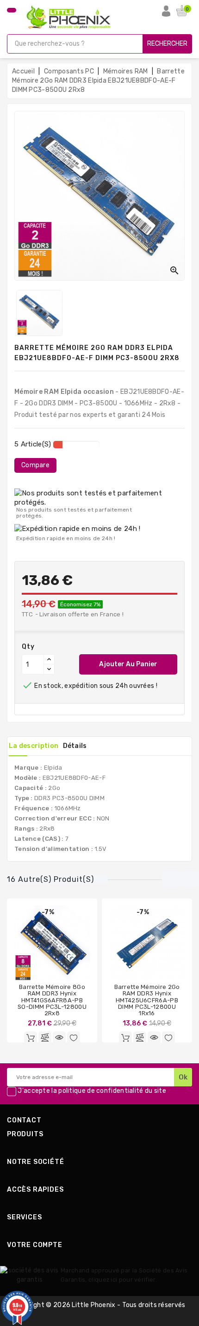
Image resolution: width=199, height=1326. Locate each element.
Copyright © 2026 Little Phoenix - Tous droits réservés (99, 1305)
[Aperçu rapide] (59, 1037)
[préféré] (73, 1037)
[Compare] (44, 1037)
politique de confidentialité (100, 1091)
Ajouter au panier (128, 664)
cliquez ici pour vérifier (121, 1279)
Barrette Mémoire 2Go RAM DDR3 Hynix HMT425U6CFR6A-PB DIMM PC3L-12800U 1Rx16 (147, 1000)
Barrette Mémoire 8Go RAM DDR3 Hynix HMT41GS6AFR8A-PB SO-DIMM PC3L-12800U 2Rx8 (52, 1000)
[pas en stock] (30, 1037)
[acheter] (125, 1037)
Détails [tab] (75, 746)
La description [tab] (33, 746)
